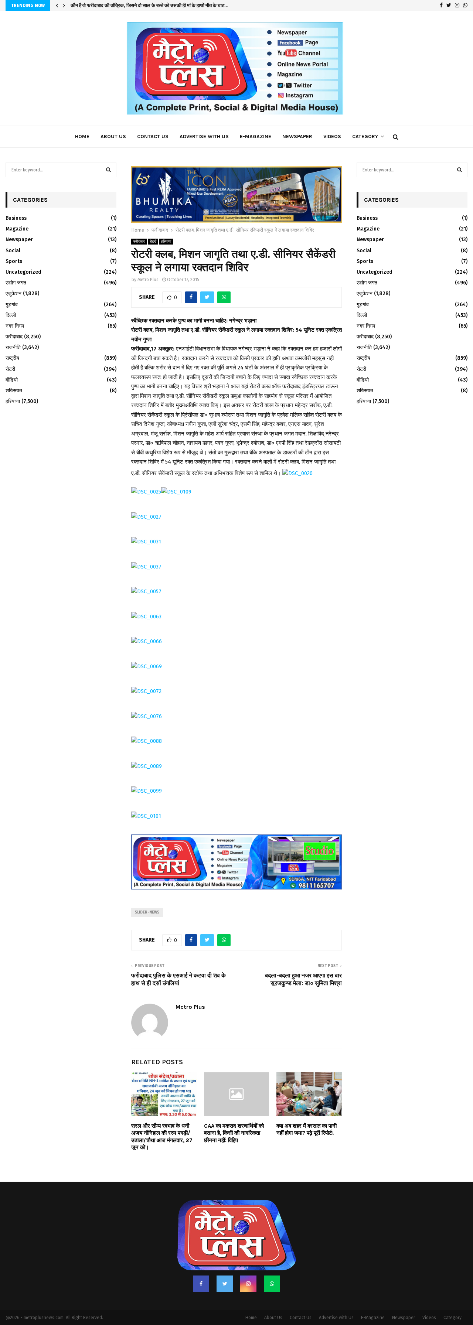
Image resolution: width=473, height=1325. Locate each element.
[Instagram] (248, 1268)
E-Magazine (255, 136)
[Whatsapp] (272, 1268)
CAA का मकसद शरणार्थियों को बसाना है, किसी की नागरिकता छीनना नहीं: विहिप (234, 1117)
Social (13, 250)
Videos (332, 136)
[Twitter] (225, 1268)
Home (82, 136)
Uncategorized (23, 272)
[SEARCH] (108, 170)
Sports (14, 261)
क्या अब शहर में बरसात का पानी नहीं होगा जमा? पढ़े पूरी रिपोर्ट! (306, 1114)
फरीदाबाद (139, 226)
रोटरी (153, 226)
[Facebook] (201, 1268)
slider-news (147, 897)
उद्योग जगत (16, 283)
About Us (113, 136)
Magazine (17, 229)
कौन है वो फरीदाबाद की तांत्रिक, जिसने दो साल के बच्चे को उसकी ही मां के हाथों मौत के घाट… (149, 5)
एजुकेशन (13, 293)
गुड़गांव (12, 304)
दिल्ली (11, 315)
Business (16, 218)
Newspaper (297, 136)
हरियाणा (166, 226)
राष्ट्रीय (12, 358)
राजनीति (13, 347)
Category (365, 136)
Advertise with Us (204, 136)
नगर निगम (15, 326)
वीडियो (12, 380)
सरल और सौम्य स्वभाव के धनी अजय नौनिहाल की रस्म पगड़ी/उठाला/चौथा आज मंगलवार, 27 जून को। (162, 1121)
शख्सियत (14, 390)
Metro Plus (148, 264)
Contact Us (153, 136)
